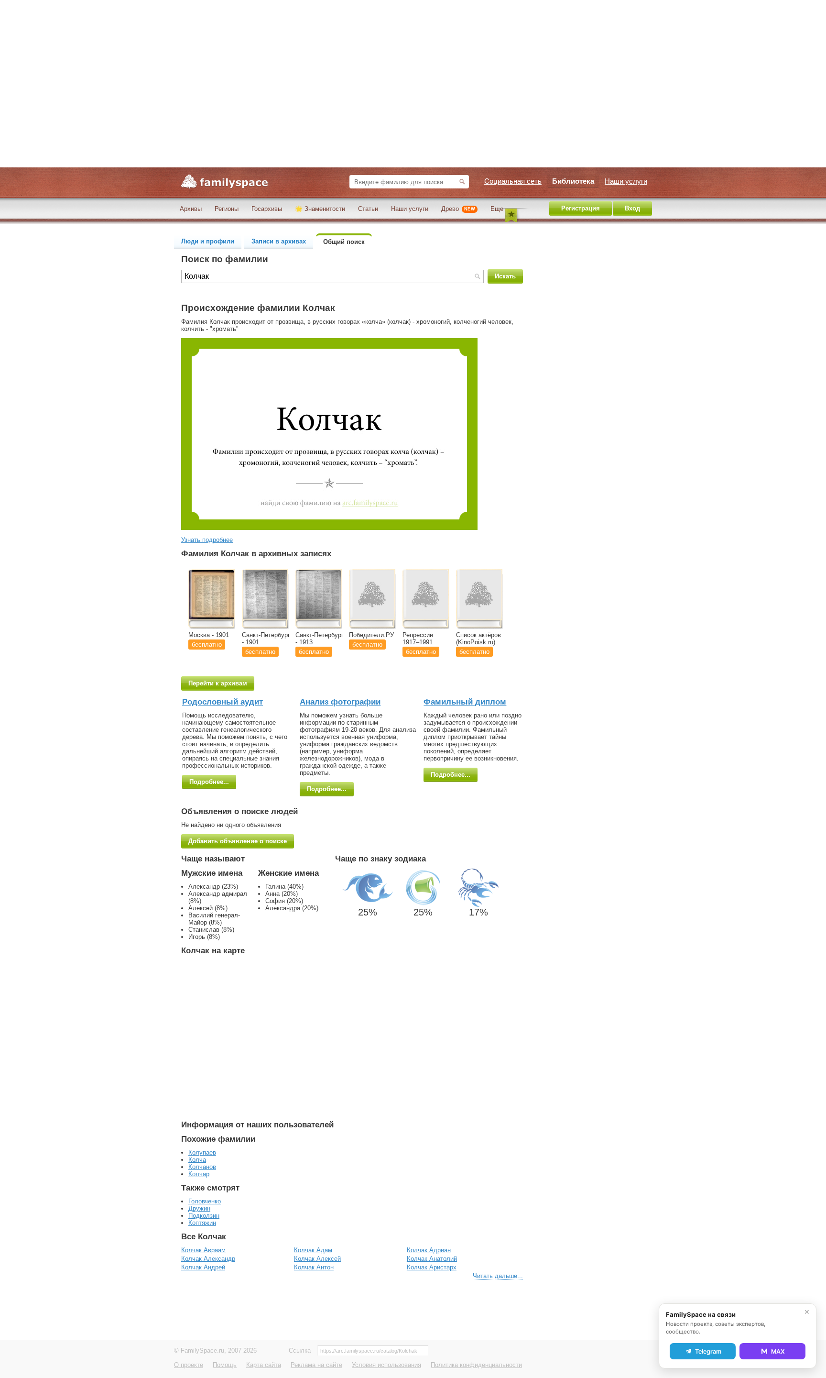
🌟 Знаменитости (320, 208)
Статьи (368, 208)
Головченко (204, 1201)
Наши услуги (409, 208)
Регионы (227, 208)
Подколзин (203, 1215)
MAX (778, 1351)
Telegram (708, 1351)
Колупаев (202, 1152)
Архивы (191, 208)
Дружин (199, 1208)
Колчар (198, 1174)
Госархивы (266, 208)
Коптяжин (202, 1222)
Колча (197, 1159)
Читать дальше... (498, 1275)
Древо (458, 208)
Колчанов (202, 1166)
